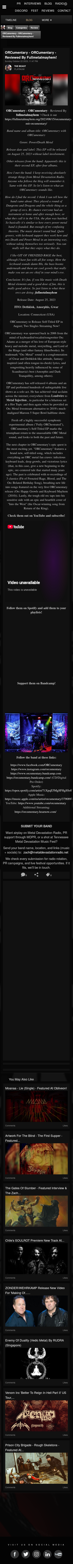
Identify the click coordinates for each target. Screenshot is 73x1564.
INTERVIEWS (32, 3)
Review (34, 27)
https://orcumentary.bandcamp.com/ (29, 777)
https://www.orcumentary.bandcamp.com (36, 773)
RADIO (59, 3)
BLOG (48, 3)
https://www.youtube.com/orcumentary (42, 803)
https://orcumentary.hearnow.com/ (35, 812)
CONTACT (64, 11)
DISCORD (21, 11)
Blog (10, 27)
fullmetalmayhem (27, 115)
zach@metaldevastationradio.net (45, 852)
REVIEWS (48, 11)
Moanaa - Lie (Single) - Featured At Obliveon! (36, 1088)
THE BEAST (20, 66)
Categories (21, 27)
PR (19, 3)
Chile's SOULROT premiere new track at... (34, 1240)
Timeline (10, 20)
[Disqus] (36, 927)
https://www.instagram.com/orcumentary (36, 769)
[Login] (65, 3)
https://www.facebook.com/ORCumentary (36, 765)
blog (29, 20)
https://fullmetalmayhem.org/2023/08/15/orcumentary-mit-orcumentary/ (38, 121)
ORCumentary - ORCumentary (27, 110)
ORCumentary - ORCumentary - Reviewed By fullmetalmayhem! (18, 35)
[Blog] (4, 43)
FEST (34, 11)
